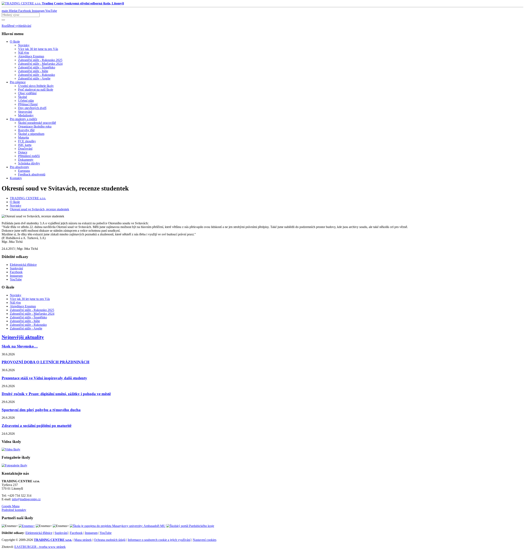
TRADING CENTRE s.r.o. (28, 198)
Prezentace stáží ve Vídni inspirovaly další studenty (44, 378)
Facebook (76, 533)
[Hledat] (3, 20)
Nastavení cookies (204, 540)
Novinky (15, 205)
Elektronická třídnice (38, 533)
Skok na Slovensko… (20, 346)
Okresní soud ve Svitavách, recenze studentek (39, 209)
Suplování (61, 533)
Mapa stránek (83, 540)
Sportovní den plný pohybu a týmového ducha (41, 410)
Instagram (91, 533)
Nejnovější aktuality (23, 337)
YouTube (106, 533)
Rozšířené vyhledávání (16, 25)
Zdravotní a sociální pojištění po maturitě (36, 425)
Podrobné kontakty (14, 510)
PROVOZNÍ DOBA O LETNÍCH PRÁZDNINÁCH (45, 362)
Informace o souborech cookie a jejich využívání (159, 540)
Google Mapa (10, 506)
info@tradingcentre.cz (26, 499)
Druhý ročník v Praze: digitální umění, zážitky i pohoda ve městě (56, 394)
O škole (15, 202)
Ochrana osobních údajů (110, 540)
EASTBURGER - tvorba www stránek (40, 547)
